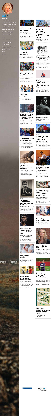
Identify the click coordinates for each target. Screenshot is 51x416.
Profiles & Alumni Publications (9, 47)
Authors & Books (6, 49)
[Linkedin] (5, 16)
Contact (4, 54)
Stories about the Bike (7, 40)
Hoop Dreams (5, 45)
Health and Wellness (7, 42)
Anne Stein (5, 18)
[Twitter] (3, 16)
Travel (3, 52)
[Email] (7, 16)
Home (3, 38)
